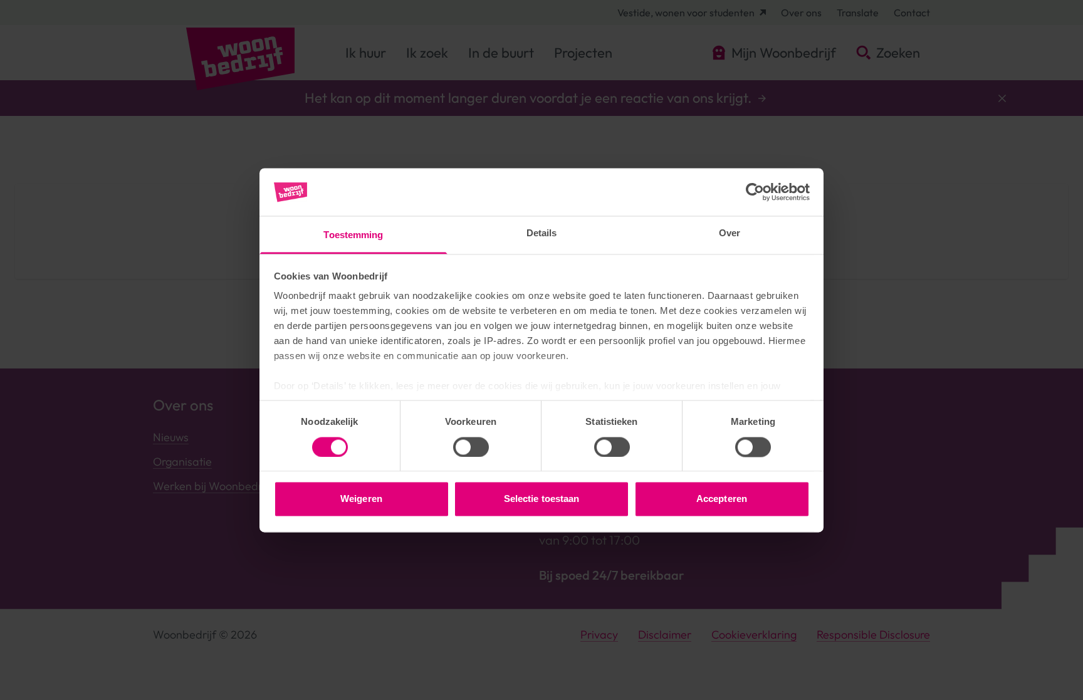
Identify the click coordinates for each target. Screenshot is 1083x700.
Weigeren (361, 499)
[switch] (471, 447)
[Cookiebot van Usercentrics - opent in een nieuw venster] (755, 191)
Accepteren (721, 499)
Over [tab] (729, 233)
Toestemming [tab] (353, 235)
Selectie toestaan (542, 499)
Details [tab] (541, 233)
